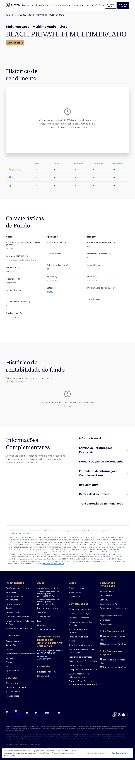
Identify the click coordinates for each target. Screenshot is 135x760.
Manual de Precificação (79, 613)
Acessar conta (110, 5)
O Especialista (43, 676)
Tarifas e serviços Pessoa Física (83, 661)
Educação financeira (46, 672)
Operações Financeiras (79, 618)
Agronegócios (106, 624)
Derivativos (105, 620)
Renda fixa (11, 608)
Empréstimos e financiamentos (20, 654)
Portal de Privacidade (52, 753)
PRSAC (72, 641)
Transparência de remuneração (83, 669)
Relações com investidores (81, 645)
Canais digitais (43, 617)
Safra (8, 15)
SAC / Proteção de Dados (50, 651)
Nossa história (75, 592)
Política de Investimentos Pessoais (80, 623)
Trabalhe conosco (77, 588)
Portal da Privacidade (78, 637)
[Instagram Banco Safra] (20, 714)
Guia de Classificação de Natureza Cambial (80, 675)
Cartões (9, 649)
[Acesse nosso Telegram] (40, 714)
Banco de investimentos (80, 609)
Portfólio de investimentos (18, 588)
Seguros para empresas (111, 615)
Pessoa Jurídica (107, 591)
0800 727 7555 (44, 659)
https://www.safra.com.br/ (18, 533)
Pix (7, 666)
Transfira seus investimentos (19, 628)
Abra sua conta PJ (108, 595)
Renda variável (12, 612)
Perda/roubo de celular (16, 687)
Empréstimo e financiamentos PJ (114, 610)
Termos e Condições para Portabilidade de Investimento (83, 683)
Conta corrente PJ (108, 604)
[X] (46, 714)
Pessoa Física (12, 645)
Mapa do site (74, 596)
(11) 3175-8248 (47, 604)
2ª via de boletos (13, 691)
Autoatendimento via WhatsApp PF (48, 593)
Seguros (9, 662)
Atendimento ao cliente (48, 588)
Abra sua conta (123, 5)
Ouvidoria (41, 625)
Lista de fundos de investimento (14, 598)
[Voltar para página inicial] (13, 5)
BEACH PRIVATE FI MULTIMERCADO (46, 15)
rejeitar (13, 755)
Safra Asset (11, 592)
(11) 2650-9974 (47, 596)
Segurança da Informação (80, 657)
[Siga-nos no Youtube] (30, 714)
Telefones (41, 612)
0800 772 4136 (47, 653)
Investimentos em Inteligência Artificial (20, 622)
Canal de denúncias (46, 629)
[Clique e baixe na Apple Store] (114, 644)
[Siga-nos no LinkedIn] (10, 714)
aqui (45, 552)
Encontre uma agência (47, 608)
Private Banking (13, 604)
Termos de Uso (75, 665)
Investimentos (19, 15)
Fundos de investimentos (17, 617)
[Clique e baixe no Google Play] (114, 638)
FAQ (39, 621)
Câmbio (9, 658)
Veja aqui (50, 292)
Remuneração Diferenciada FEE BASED (81, 651)
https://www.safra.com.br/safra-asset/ (106, 554)
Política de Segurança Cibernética (78, 631)
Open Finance (12, 670)
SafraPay (104, 600)
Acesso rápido (12, 683)
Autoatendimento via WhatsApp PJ (48, 600)
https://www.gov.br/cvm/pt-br (30, 554)
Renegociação (12, 696)
